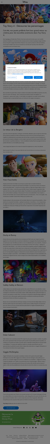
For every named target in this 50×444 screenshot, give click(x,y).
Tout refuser (28, 77)
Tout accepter (38, 77)
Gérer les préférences (12, 77)
